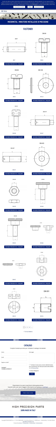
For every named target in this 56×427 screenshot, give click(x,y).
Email (2, 357)
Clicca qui (34, 4)
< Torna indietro (28, 331)
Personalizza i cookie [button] (19, 7)
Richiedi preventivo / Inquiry (14, 64)
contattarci (45, 387)
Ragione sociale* (5, 362)
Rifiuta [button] (30, 7)
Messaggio (31, 352)
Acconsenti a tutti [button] (39, 7)
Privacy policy (35, 368)
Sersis (20, 423)
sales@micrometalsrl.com (28, 421)
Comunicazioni (39, 423)
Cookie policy (32, 423)
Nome (2, 352)
